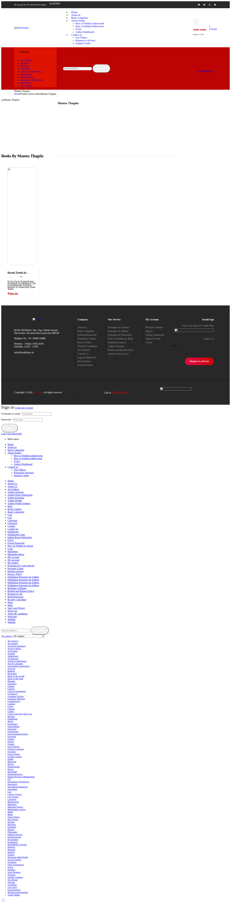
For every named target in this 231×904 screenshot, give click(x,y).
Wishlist (11, 619)
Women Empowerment (18, 892)
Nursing (11, 822)
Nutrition (12, 824)
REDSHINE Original (17, 845)
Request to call (15, 594)
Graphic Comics (15, 757)
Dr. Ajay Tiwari (13, 281)
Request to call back (24, 472)
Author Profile (15, 500)
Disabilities (12, 719)
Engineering (13, 731)
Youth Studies (14, 895)
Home (17, 94)
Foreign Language (16, 749)
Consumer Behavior (16, 699)
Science (11, 855)
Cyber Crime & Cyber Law (20, 714)
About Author (14, 453)
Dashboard (13, 531)
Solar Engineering (16, 865)
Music (10, 814)
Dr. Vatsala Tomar (22, 287)
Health (10, 759)
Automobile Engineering (19, 666)
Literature (12, 799)
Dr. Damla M (12, 283)
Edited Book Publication (20, 537)
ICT (9, 779)
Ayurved (11, 669)
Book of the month (16, 676)
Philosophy (12, 832)
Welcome (12, 616)
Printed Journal (14, 837)
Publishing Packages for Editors (23, 579)
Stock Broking (14, 872)
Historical (12, 762)
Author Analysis (16, 492)
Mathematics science (17, 809)
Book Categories (16, 450)
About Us (12, 483)
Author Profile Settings (19, 503)
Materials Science (15, 807)
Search (101, 68)
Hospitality (12, 772)
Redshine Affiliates (17, 588)
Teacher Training (15, 877)
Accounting (13, 643)
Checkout (12, 520)
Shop (10, 602)
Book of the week (15, 679)
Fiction (11, 741)
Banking (11, 671)
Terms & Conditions (18, 613)
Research (11, 850)
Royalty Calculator (17, 599)
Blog (10, 506)
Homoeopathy (14, 767)
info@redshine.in (24, 352)
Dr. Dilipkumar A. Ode (27, 283)
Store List (12, 611)
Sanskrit (11, 852)
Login (9, 428)
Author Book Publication (20, 495)
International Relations (18, 787)
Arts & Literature (15, 664)
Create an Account (24, 407)
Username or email (11, 413)
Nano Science (14, 817)
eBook (10, 721)
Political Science (15, 834)
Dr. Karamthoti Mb (15, 285)
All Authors (13, 489)
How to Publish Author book (28, 455)
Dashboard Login (16, 534)
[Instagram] (210, 5)
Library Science (15, 794)
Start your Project (16, 608)
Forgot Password (16, 543)
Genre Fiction (14, 754)
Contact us (13, 467)
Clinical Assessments (17, 691)
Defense (11, 716)
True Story (12, 887)
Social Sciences (14, 860)
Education (12, 729)
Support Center (21, 475)
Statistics (11, 870)
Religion (11, 847)
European (12, 736)
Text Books (13, 880)
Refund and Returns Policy (21, 591)
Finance (11, 744)
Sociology (12, 862)
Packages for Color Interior (21, 565)
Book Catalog (14, 509)
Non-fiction (13, 819)
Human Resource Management (21, 777)
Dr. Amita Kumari (26, 281)
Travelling (12, 885)
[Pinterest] (215, 5)
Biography (12, 674)
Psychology (13, 842)
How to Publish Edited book (28, 458)
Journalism (12, 789)
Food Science (13, 746)
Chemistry (12, 684)
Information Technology (18, 782)
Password (7, 419)
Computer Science (16, 696)
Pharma (11, 829)
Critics (10, 706)
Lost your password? (11, 433)
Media (10, 812)
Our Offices (20, 469)
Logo (10, 548)
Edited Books (13, 726)
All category (13, 641)
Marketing (13, 551)
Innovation (12, 784)
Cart (10, 514)
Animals (11, 653)
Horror (11, 769)
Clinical (11, 689)
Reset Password (15, 596)
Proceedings (13, 839)
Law (9, 792)
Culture (11, 711)
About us (12, 447)
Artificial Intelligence (17, 661)
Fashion (11, 739)
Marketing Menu (16, 554)
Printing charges (16, 571)
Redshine (37, 392)
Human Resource (15, 774)
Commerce (12, 694)
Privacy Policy (15, 574)
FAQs (17, 461)
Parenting (12, 827)
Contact (11, 526)
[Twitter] (204, 5)
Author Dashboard (23, 464)
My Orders (13, 563)
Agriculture (13, 651)
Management (13, 802)
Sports (10, 867)
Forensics (12, 752)
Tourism (11, 882)
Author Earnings (16, 497)
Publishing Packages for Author (23, 577)
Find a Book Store (205, 71)
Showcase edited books (18, 857)
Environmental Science (18, 734)
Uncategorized (14, 890)
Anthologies (13, 656)
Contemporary (14, 701)
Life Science (13, 797)
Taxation (11, 875)
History (11, 764)
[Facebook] (199, 5)
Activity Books (14, 648)
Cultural (11, 709)
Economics (12, 724)
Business (11, 681)
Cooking (11, 704)
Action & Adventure (17, 646)
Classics (11, 686)
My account (13, 557)
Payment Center (15, 568)
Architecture (13, 658)
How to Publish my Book (20, 546)
